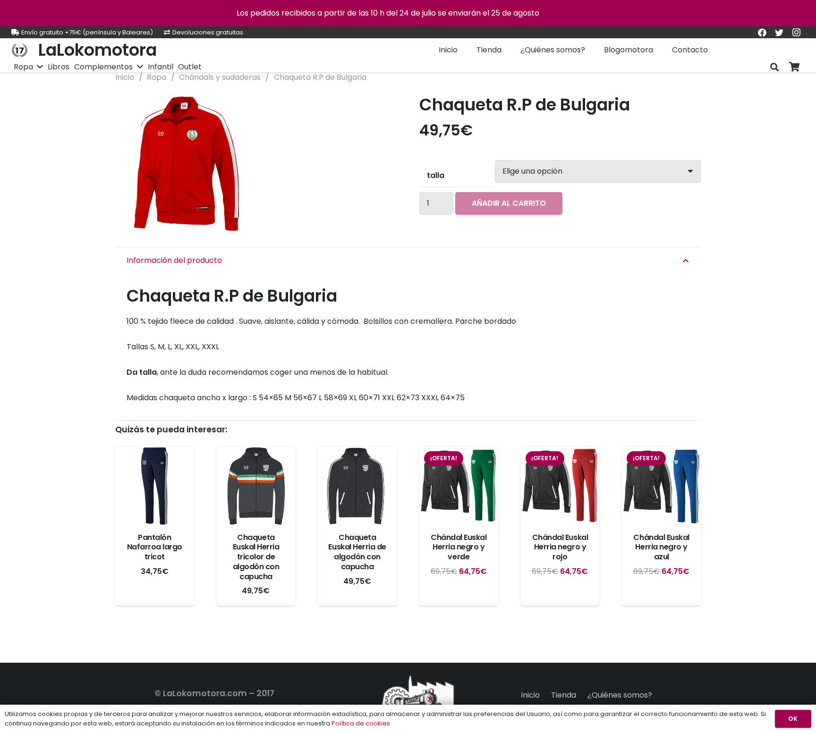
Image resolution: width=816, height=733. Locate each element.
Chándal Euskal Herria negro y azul (661, 547)
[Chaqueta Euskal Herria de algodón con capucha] (357, 486)
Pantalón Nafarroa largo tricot (154, 547)
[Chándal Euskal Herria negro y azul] (661, 486)
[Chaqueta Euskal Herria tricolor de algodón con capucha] (256, 486)
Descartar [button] (560, 13)
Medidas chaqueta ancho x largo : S (296, 397)
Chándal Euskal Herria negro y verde (458, 547)
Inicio (124, 77)
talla (435, 175)
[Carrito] (794, 67)
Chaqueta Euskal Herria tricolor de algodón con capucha (256, 557)
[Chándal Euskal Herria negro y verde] (458, 486)
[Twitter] (779, 32)
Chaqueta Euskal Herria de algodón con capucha (357, 552)
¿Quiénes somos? (619, 695)
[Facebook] (762, 32)
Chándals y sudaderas (220, 77)
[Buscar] (774, 67)
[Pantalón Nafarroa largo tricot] (154, 486)
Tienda (563, 695)
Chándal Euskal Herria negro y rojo (560, 547)
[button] (381, 109)
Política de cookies (361, 723)
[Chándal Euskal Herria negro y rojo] (560, 486)
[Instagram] (796, 32)
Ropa (156, 77)
